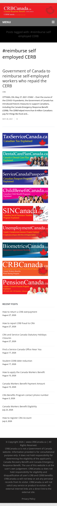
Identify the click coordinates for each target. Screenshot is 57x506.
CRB (4, 92)
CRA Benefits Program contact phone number (25, 395)
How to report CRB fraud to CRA (18, 323)
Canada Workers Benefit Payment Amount (23, 383)
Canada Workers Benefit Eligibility (19, 406)
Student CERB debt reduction (17, 360)
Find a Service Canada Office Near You (21, 349)
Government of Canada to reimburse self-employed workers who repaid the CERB (26, 78)
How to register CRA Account (16, 417)
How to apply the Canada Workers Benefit (23, 372)
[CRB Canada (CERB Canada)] (28, 10)
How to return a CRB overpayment (19, 311)
